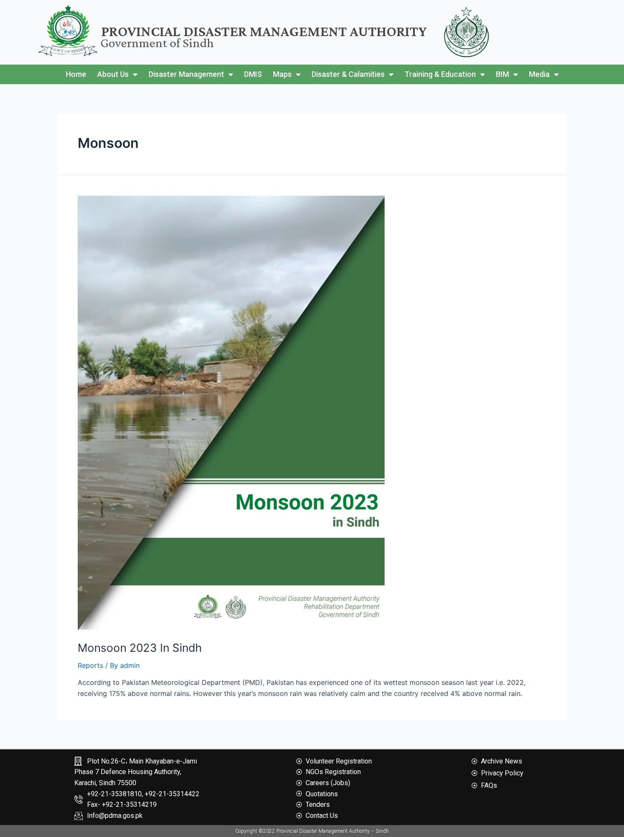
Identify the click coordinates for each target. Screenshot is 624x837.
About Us (113, 74)
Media (539, 74)
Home (76, 74)
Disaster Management (186, 74)
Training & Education (440, 74)
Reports (90, 665)
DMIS (253, 74)
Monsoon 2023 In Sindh (140, 647)
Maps (282, 74)
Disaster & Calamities (348, 74)
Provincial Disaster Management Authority (264, 31)
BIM (502, 74)
